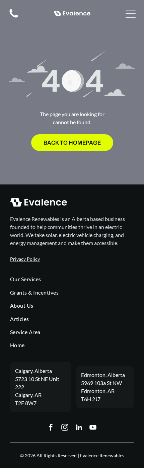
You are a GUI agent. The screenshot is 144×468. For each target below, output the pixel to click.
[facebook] (51, 428)
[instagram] (65, 428)
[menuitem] (72, 279)
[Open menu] (131, 14)
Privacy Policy (25, 259)
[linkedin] (79, 428)
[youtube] (93, 428)
